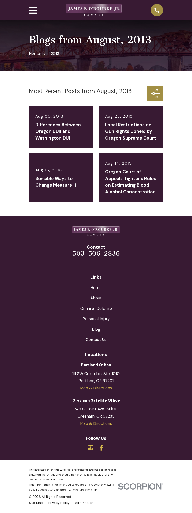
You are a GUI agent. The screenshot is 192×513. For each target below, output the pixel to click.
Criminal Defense (96, 308)
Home (96, 287)
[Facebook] (101, 448)
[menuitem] (36, 503)
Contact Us (96, 339)
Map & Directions (96, 387)
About (96, 297)
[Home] (94, 10)
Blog (96, 329)
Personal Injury (96, 318)
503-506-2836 (96, 253)
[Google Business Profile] (90, 448)
